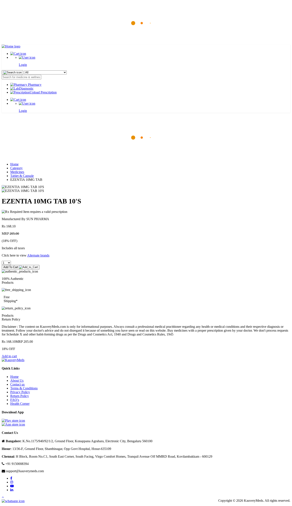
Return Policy (19, 396)
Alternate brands (38, 255)
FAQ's (14, 400)
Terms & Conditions (24, 388)
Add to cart (9, 356)
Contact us (17, 384)
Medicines (17, 172)
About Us (17, 380)
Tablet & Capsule (22, 176)
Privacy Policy (20, 392)
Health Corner (19, 403)
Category (16, 168)
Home (14, 164)
